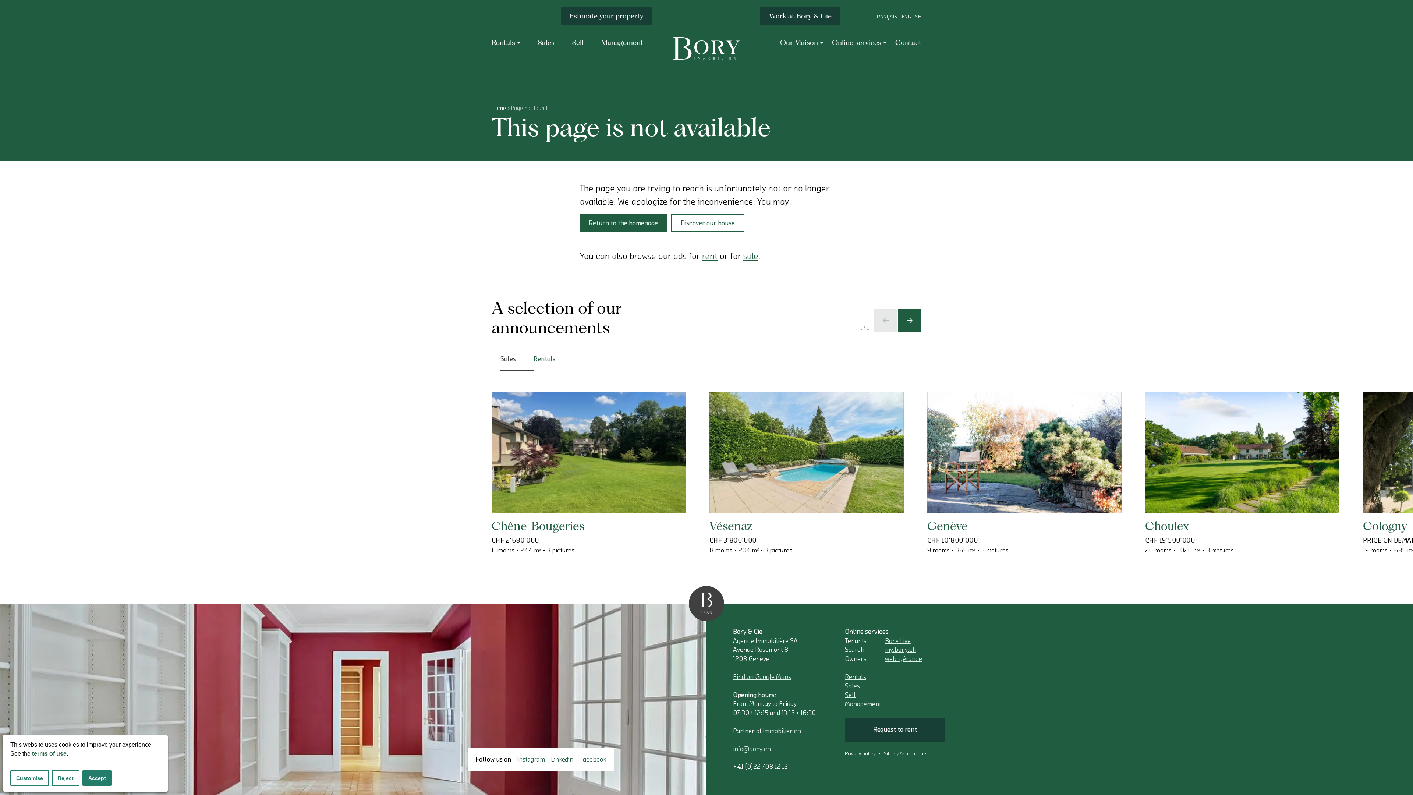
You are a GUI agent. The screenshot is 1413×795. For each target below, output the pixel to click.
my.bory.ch (900, 649)
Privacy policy (860, 753)
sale (750, 256)
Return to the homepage (623, 223)
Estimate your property (607, 16)
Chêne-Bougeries (538, 526)
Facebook (592, 759)
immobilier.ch (782, 731)
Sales (852, 686)
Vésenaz (730, 526)
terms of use (49, 753)
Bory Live (898, 640)
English (911, 17)
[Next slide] (909, 320)
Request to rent (895, 729)
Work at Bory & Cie (800, 16)
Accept (97, 778)
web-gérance (903, 659)
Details (527, 489)
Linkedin (562, 759)
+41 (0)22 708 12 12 (760, 766)
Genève (947, 526)
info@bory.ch (752, 749)
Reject (66, 778)
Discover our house (708, 223)
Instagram (531, 759)
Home (499, 108)
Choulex (1167, 526)
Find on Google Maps (762, 677)
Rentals (855, 677)
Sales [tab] (508, 359)
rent (710, 256)
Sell (850, 695)
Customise (29, 778)
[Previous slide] (885, 320)
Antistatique (913, 753)
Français (885, 17)
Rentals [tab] (545, 359)
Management (863, 704)
